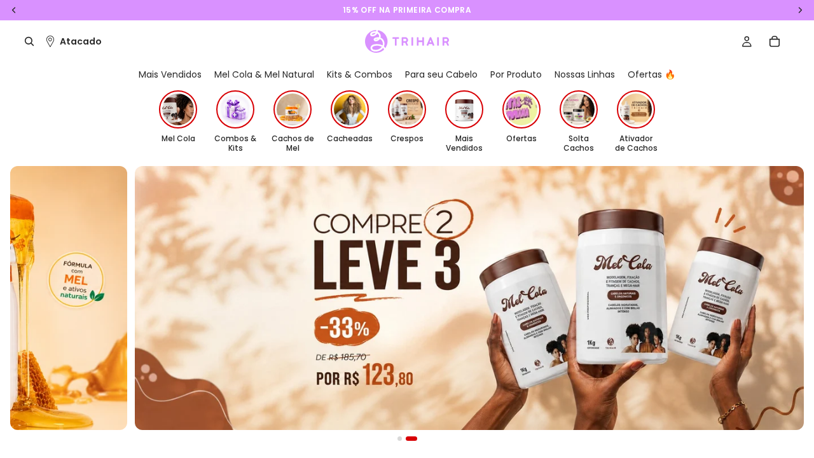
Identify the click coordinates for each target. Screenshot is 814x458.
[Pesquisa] (29, 41)
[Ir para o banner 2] (411, 438)
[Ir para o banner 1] (399, 438)
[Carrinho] (775, 41)
